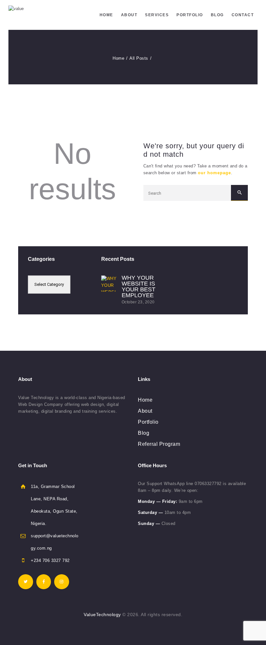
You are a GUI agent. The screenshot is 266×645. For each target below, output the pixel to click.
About (145, 411)
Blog (143, 433)
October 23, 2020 (138, 302)
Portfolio (148, 422)
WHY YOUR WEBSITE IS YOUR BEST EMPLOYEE (138, 286)
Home (118, 58)
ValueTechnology (102, 614)
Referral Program (159, 444)
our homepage (214, 172)
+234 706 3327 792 (50, 560)
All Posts (138, 58)
